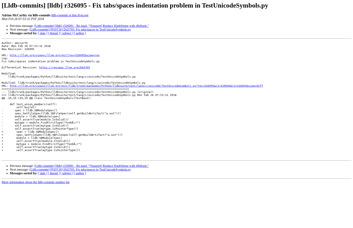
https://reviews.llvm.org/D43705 (64, 67)
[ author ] (80, 33)
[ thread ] (54, 33)
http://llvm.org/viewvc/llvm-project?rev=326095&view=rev (55, 55)
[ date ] (42, 33)
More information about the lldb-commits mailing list (35, 182)
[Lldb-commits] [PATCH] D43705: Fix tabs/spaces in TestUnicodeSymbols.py (80, 29)
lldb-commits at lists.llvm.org (69, 15)
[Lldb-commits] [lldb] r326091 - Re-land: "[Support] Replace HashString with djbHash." (91, 26)
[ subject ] (66, 33)
